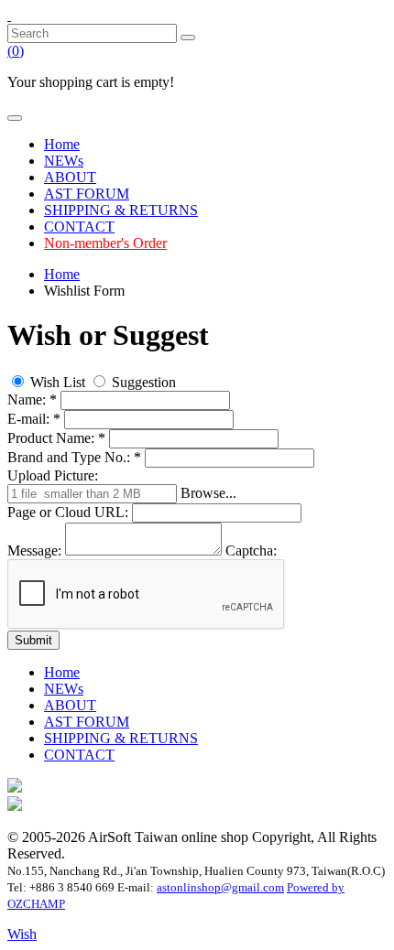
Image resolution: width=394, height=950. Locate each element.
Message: (34, 550)
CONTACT (79, 226)
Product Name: (56, 438)
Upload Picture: (52, 475)
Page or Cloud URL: (69, 512)
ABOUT (70, 177)
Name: (32, 399)
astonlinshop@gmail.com (220, 887)
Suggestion (142, 382)
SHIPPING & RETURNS (121, 210)
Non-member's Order (105, 243)
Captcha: (251, 550)
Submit (33, 640)
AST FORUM (86, 193)
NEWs (63, 160)
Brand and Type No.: (74, 457)
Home (62, 144)
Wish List (58, 382)
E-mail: (33, 418)
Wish (22, 934)
